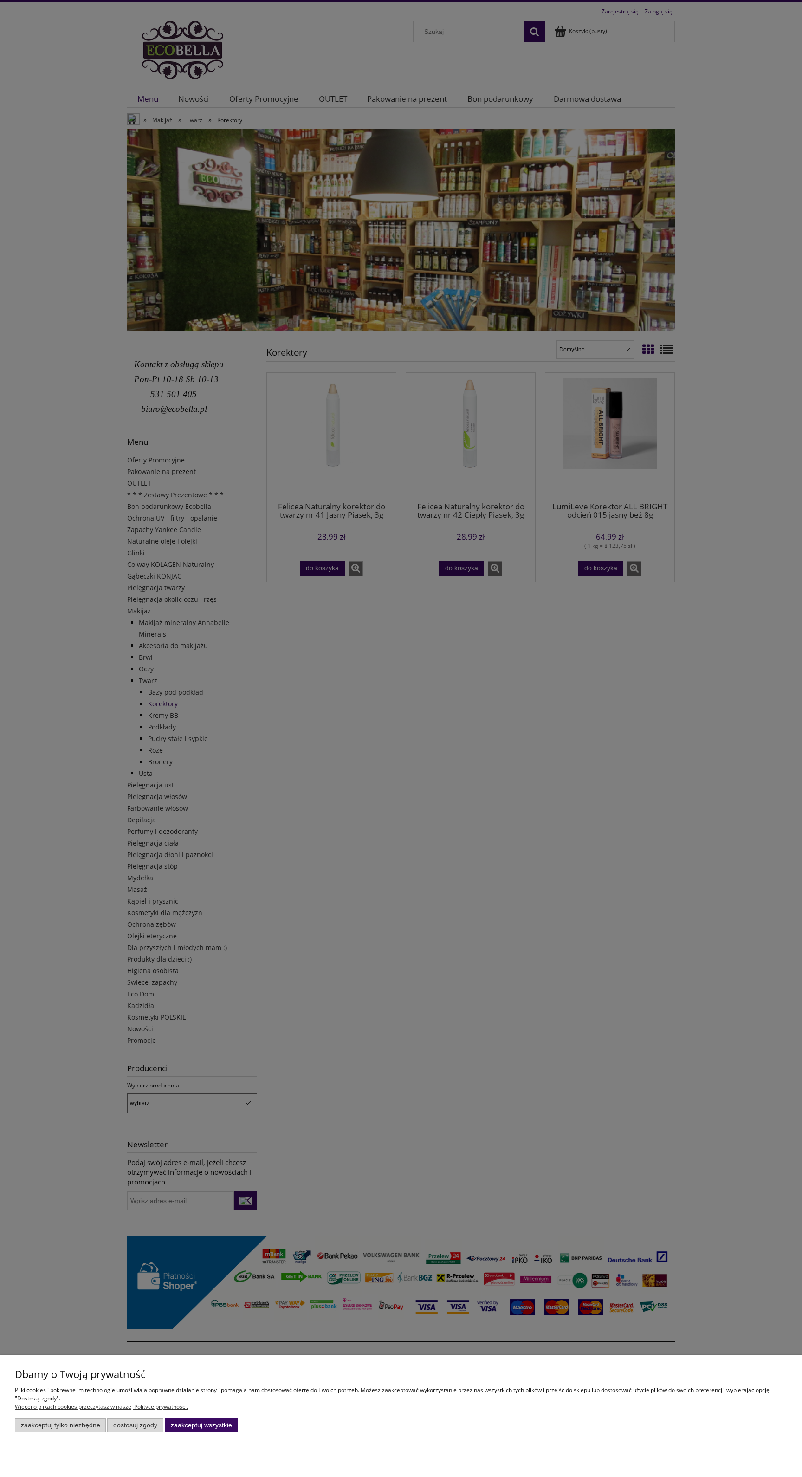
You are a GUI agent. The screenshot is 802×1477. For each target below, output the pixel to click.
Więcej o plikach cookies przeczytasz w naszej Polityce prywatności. (101, 1407)
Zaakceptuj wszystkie (201, 1425)
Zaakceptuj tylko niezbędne (60, 1425)
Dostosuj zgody (135, 1425)
